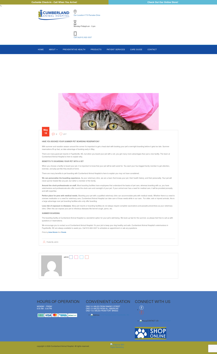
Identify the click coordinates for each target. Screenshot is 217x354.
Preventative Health (74, 49)
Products (96, 49)
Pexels (63, 232)
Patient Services (116, 49)
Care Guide (136, 49)
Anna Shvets (53, 232)
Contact (152, 49)
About (52, 49)
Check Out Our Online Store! (162, 2)
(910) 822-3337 (164, 320)
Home (41, 49)
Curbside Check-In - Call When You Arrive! (54, 2)
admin (56, 242)
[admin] (51, 265)
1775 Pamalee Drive (110, 316)
